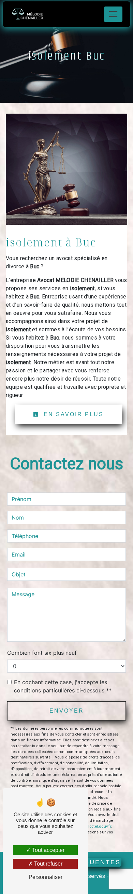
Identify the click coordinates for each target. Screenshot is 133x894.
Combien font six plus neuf (42, 652)
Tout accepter (47, 850)
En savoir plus (72, 414)
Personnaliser (45, 877)
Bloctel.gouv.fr (98, 826)
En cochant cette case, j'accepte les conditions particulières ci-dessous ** (63, 686)
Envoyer (66, 711)
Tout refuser (47, 864)
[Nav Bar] (113, 14)
